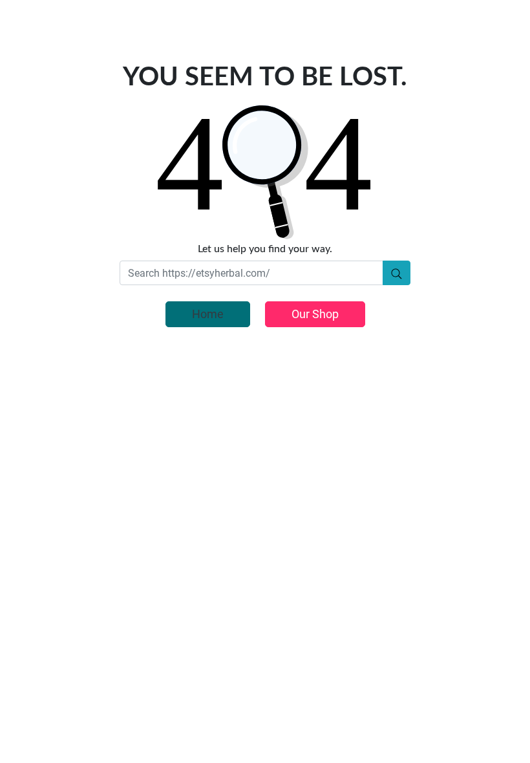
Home (208, 314)
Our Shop (315, 314)
